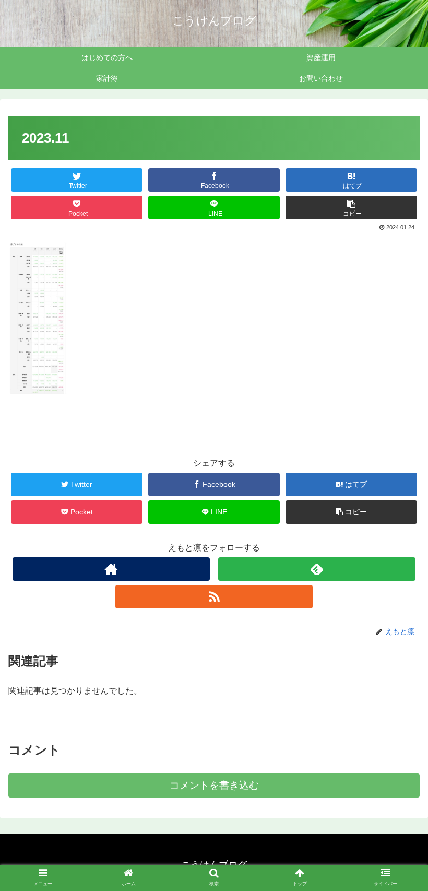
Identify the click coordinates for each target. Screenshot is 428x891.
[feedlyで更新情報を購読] (316, 569)
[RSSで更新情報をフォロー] (214, 596)
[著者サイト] (111, 569)
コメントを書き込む (214, 785)
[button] (396, 842)
